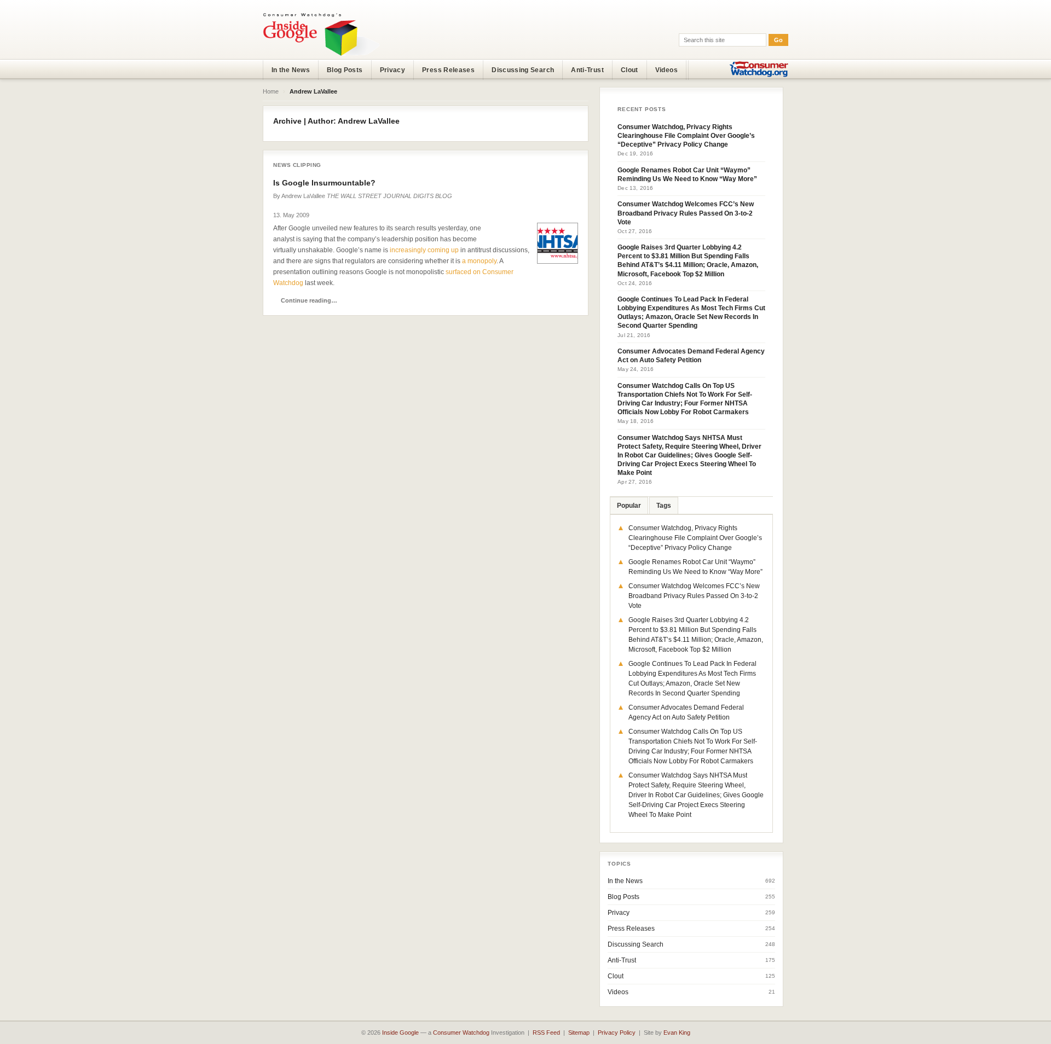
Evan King (676, 1032)
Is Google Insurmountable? (324, 182)
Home (271, 91)
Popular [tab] (629, 505)
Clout (629, 70)
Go (778, 40)
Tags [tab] (663, 505)
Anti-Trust (587, 70)
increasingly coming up (424, 250)
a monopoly (479, 261)
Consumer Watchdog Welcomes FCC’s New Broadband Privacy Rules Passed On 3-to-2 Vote (685, 213)
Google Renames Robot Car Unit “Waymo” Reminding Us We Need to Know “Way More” (687, 174)
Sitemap (579, 1032)
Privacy (393, 70)
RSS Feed (546, 1032)
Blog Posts (345, 70)
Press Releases (448, 70)
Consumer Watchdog (461, 1032)
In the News (291, 70)
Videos (666, 70)
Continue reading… (309, 300)
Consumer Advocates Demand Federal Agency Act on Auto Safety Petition (691, 355)
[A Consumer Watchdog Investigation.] (321, 34)
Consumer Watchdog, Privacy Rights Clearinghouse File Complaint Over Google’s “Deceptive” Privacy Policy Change (686, 136)
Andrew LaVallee (303, 196)
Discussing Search (523, 70)
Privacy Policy (617, 1032)
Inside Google (400, 1032)
